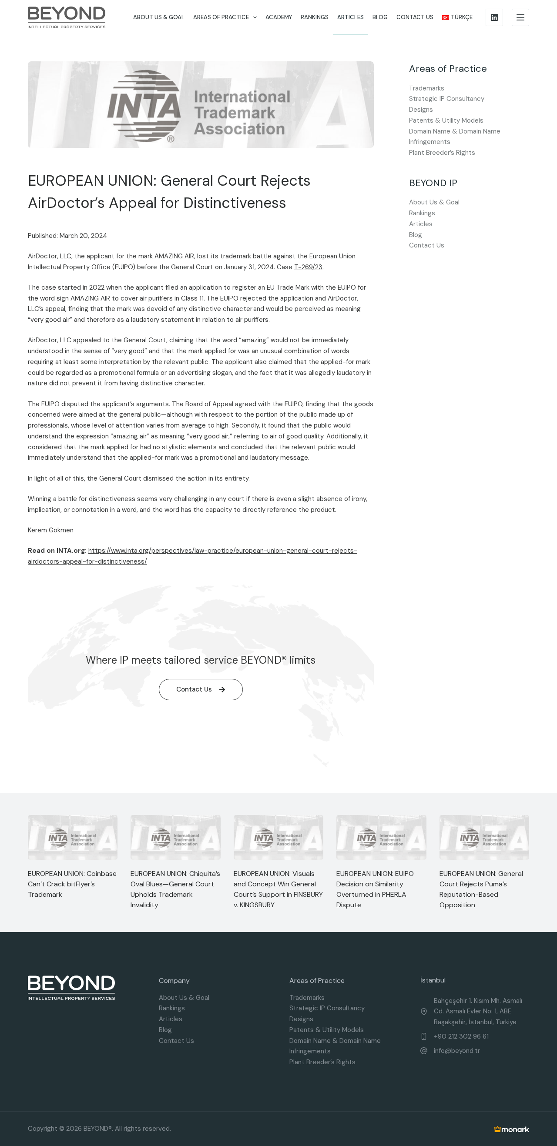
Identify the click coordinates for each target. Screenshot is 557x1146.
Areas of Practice (221, 17)
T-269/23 (308, 267)
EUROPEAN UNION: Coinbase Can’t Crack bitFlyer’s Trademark (72, 884)
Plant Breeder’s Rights (442, 152)
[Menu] (520, 17)
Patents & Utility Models (446, 120)
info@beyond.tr (457, 1050)
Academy (278, 17)
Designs (421, 109)
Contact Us (414, 17)
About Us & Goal (159, 17)
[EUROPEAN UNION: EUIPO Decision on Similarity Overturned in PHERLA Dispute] (381, 837)
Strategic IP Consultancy (446, 98)
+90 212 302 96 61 (461, 1036)
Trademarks (426, 88)
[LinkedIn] (494, 17)
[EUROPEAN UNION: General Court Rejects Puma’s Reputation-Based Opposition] (484, 837)
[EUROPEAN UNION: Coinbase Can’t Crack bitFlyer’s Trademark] (72, 837)
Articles (350, 17)
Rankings (315, 17)
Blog (380, 17)
